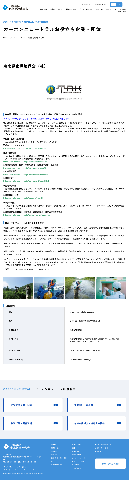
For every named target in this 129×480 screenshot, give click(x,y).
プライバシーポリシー (13, 470)
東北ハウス (75, 448)
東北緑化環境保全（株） (36, 38)
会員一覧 (99, 9)
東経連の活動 (71, 9)
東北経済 (98, 451)
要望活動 (123, 9)
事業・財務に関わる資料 (59, 458)
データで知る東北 (86, 9)
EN (119, 5)
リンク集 (9, 467)
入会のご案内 (121, 11)
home (5, 38)
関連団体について (56, 465)
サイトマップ (30, 470)
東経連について (56, 9)
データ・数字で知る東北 (103, 445)
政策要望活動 (76, 455)
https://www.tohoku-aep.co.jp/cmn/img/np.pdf (32, 269)
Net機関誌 (75, 465)
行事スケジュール (78, 461)
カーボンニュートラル (17, 38)
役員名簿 (54, 451)
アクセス (54, 461)
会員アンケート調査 (101, 448)
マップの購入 (76, 468)
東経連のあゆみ (56, 448)
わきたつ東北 (76, 451)
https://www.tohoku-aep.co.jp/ (82, 311)
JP (113, 5)
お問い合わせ (21, 467)
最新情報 (43, 9)
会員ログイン (111, 9)
